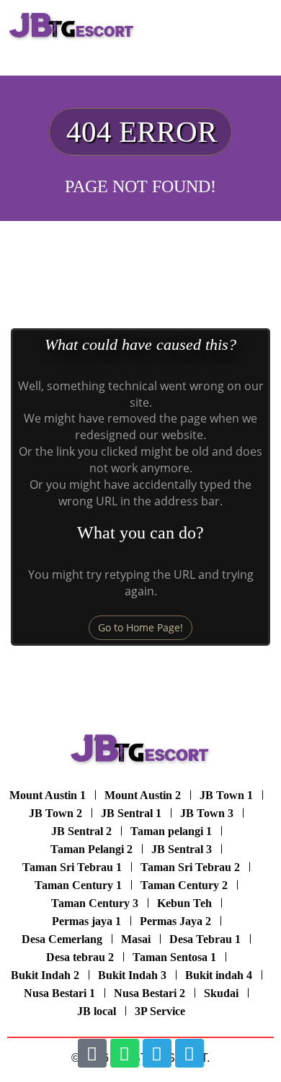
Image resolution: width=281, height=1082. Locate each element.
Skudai (221, 993)
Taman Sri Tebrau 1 (72, 867)
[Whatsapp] (124, 1053)
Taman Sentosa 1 (174, 957)
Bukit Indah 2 (45, 975)
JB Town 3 (206, 813)
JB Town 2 (55, 813)
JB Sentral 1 (131, 813)
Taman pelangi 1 (171, 831)
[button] (259, 26)
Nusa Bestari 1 (59, 993)
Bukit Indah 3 (132, 975)
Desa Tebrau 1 (205, 939)
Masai (136, 939)
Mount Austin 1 (47, 795)
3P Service (160, 1011)
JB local (96, 1011)
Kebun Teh (184, 903)
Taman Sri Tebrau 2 (190, 867)
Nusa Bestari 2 (149, 993)
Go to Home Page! (140, 627)
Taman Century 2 (184, 885)
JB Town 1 (226, 795)
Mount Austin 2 (142, 795)
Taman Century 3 (94, 903)
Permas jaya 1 (86, 921)
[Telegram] (157, 1053)
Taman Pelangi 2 (91, 849)
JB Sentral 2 (81, 831)
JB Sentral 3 (181, 849)
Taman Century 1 (78, 885)
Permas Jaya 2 (175, 921)
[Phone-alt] (92, 1053)
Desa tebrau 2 (80, 957)
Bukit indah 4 (218, 975)
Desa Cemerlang (62, 939)
